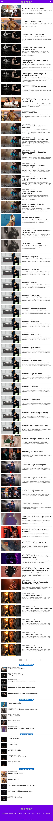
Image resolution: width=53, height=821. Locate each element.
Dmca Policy (31, 813)
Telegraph (48, 813)
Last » (38, 659)
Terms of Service (40, 813)
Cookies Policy (13, 813)
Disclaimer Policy (22, 813)
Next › (34, 659)
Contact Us (5, 813)
